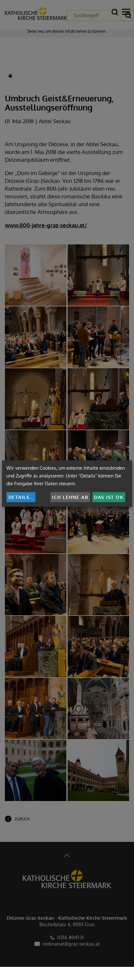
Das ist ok (108, 497)
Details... (21, 497)
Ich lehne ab (70, 497)
